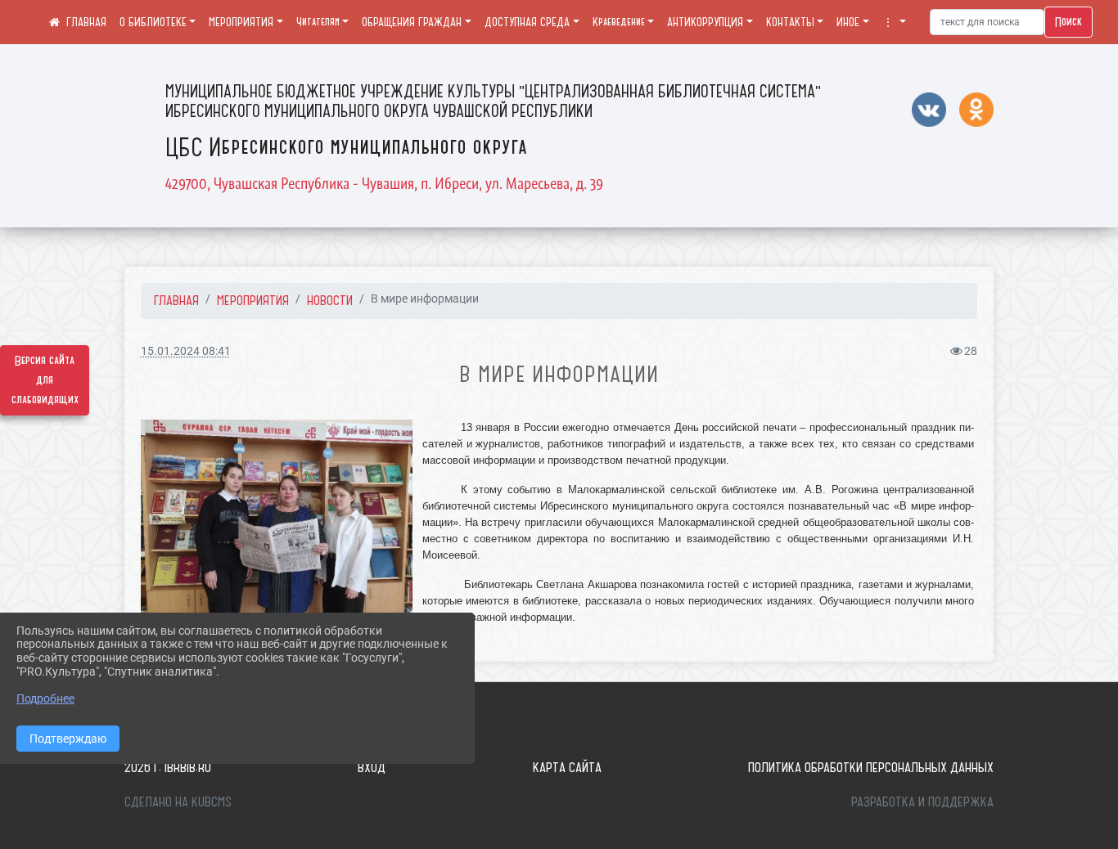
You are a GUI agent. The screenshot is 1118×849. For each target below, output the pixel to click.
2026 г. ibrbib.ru (167, 767)
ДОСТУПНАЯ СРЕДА (527, 22)
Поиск (1068, 22)
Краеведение (619, 22)
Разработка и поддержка (922, 801)
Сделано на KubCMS (178, 801)
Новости (330, 300)
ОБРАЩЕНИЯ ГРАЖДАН (412, 22)
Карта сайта (567, 767)
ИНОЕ (847, 22)
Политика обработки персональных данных (871, 767)
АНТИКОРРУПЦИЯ (705, 22)
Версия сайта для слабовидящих (45, 380)
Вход (371, 767)
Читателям (318, 22)
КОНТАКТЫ (790, 22)
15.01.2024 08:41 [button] (186, 351)
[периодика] (276, 522)
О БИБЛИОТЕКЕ (153, 22)
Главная (176, 300)
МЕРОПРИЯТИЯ (241, 22)
